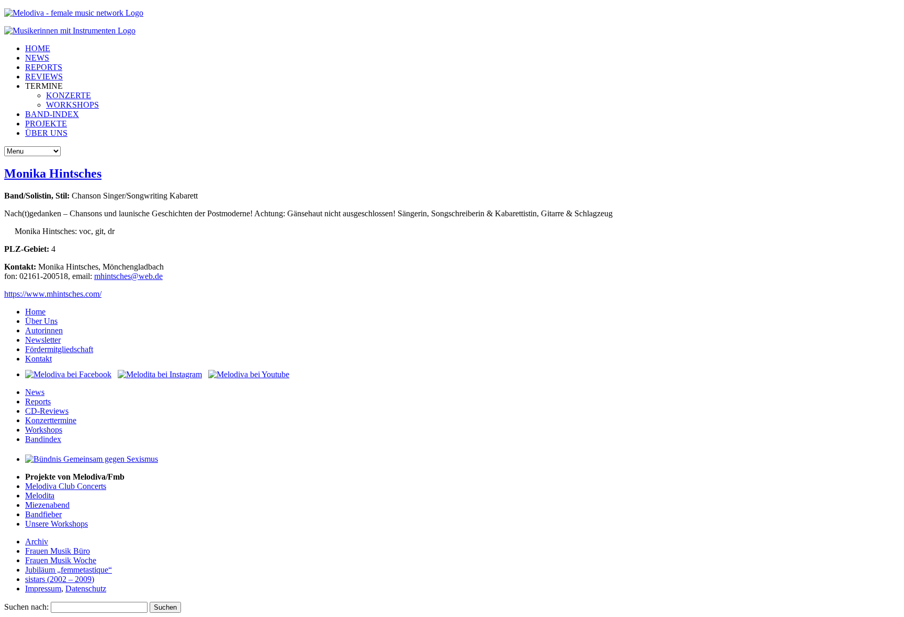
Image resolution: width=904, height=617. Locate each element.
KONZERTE (68, 95)
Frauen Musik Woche (60, 560)
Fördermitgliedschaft (59, 349)
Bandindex (43, 439)
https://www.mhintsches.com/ (52, 293)
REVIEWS (44, 76)
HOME (37, 48)
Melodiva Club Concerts (65, 486)
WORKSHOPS (72, 104)
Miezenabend (47, 504)
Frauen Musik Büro (57, 550)
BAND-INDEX (52, 114)
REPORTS (43, 67)
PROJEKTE (46, 123)
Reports (38, 401)
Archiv (36, 541)
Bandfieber (43, 514)
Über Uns (41, 321)
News (34, 392)
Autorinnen (44, 330)
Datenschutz (85, 588)
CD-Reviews (47, 410)
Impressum (43, 588)
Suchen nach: (26, 606)
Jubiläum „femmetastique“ (68, 569)
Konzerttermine (50, 420)
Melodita (39, 495)
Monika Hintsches (52, 173)
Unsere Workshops (56, 523)
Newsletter (43, 339)
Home (35, 311)
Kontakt (38, 358)
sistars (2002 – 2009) (59, 579)
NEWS (37, 57)
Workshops (43, 429)
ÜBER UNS (46, 133)
